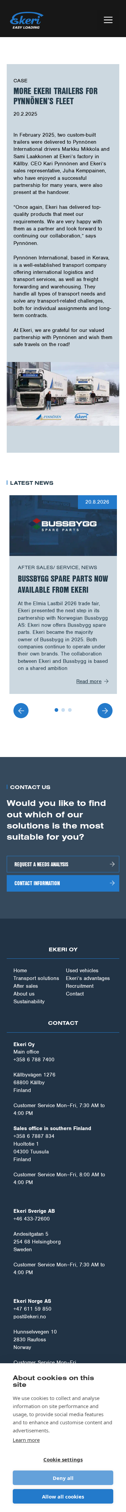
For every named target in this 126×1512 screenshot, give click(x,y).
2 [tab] (63, 709)
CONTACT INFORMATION (37, 883)
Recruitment (79, 986)
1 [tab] (56, 709)
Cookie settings (63, 1459)
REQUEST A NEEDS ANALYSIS (41, 864)
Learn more (26, 1439)
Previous (21, 710)
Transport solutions (36, 978)
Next (105, 710)
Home (20, 970)
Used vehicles (82, 970)
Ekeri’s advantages (88, 978)
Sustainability (29, 1001)
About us (24, 993)
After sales (25, 986)
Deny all (63, 1478)
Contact (75, 993)
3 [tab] (70, 709)
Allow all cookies (63, 1496)
